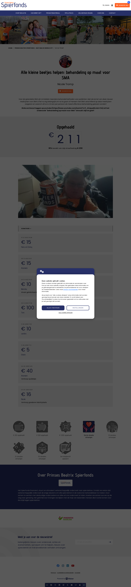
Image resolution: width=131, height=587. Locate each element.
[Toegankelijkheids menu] (129, 2)
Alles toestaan (53, 308)
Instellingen (77, 308)
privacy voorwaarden (70, 289)
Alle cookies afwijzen (65, 312)
